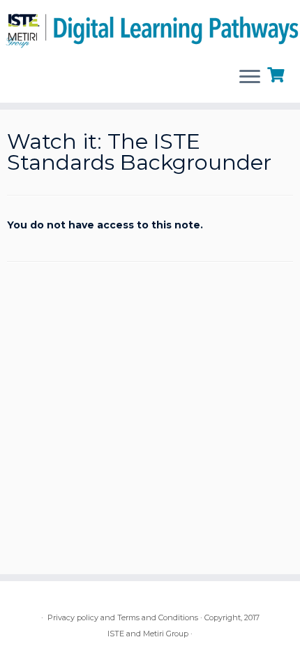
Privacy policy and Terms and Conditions (122, 617)
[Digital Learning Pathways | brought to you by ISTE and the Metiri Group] (150, 28)
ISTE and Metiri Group (147, 633)
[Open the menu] (249, 77)
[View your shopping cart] (277, 73)
